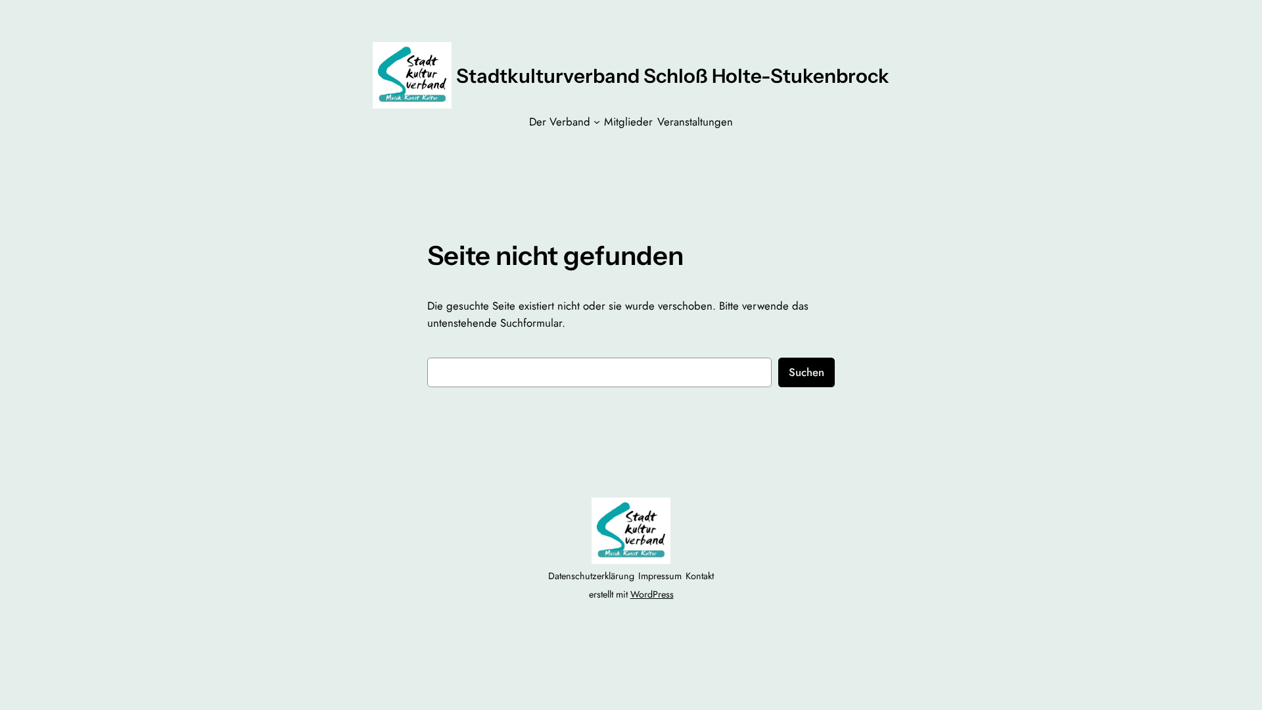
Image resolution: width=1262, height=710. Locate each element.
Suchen (806, 372)
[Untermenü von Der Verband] (597, 121)
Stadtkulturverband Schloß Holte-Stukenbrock (672, 75)
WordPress (652, 594)
